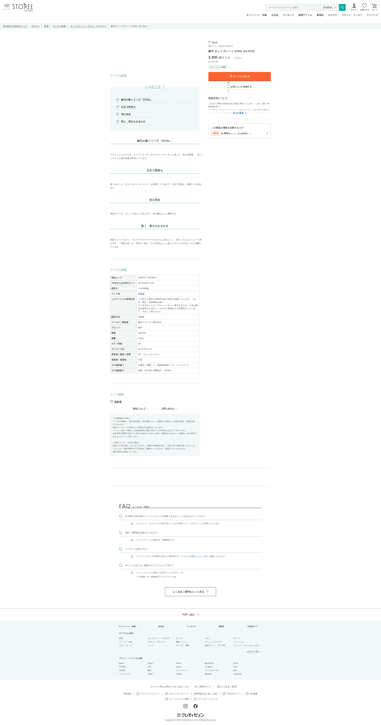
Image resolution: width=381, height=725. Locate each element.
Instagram (185, 706)
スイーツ (237, 638)
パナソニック (124, 674)
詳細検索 (327, 7)
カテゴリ (35, 26)
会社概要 (253, 694)
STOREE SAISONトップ (15, 26)
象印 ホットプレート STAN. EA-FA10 (129, 26)
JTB (149, 667)
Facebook (195, 706)
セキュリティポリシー (179, 694)
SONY (150, 674)
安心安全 (126, 114)
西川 (235, 670)
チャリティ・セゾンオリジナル (246, 645)
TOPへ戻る (188, 614)
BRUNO (208, 674)
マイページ (372, 15)
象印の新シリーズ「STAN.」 (137, 99)
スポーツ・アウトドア (157, 642)
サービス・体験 (182, 645)
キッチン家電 (59, 26)
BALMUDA (209, 663)
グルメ (207, 638)
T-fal (235, 667)
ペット (150, 645)
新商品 (320, 15)
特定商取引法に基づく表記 (206, 694)
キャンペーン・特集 (256, 15)
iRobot (179, 674)
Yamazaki (237, 674)
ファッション (238, 642)
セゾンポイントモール (208, 699)
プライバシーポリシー (150, 694)
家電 (46, 26)
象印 (149, 670)
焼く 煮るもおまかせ (133, 121)
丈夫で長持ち (128, 107)
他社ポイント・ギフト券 (215, 645)
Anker (178, 663)
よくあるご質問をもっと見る (188, 591)
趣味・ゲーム (181, 642)
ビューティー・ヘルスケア (159, 638)
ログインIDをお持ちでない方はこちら (169, 686)
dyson (150, 663)
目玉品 (274, 15)
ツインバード (181, 670)
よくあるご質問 (229, 686)
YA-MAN (208, 667)
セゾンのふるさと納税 (179, 699)
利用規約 (127, 694)
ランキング (288, 15)
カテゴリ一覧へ (253, 651)
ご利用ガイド (252, 626)
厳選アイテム (305, 15)
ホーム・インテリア (213, 642)
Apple (121, 663)
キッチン (180, 638)
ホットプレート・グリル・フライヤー (88, 26)
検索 (342, 7)
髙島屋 (141, 293)
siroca (178, 667)
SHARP (122, 670)
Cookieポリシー (234, 694)
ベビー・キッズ (125, 645)
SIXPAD (122, 667)
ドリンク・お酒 (125, 642)
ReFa (235, 663)
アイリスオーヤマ (212, 670)
